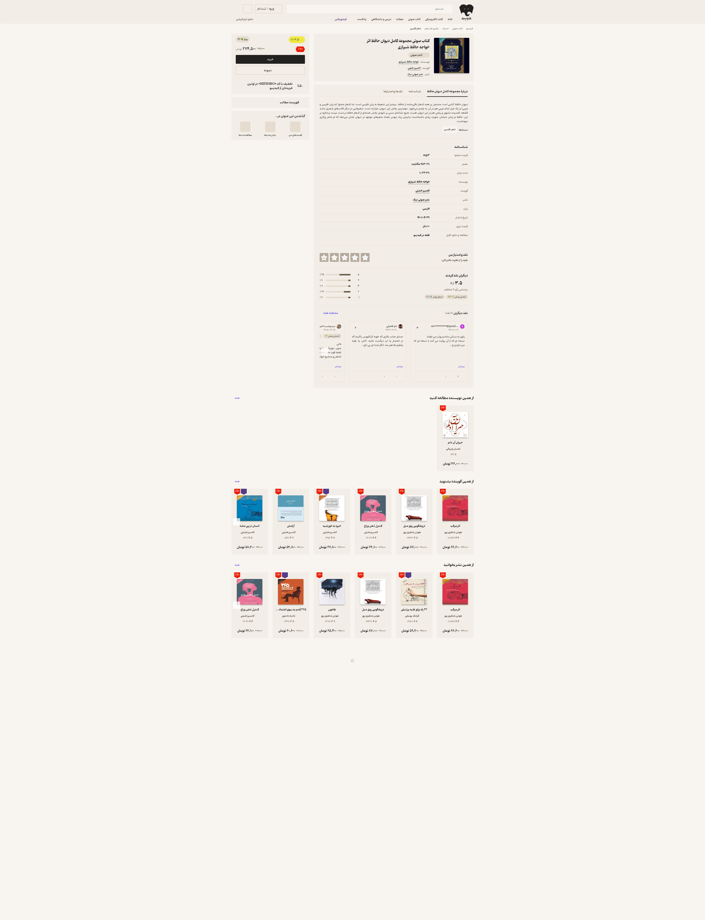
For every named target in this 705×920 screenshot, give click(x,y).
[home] (466, 12)
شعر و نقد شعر (432, 28)
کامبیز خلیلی (414, 68)
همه (237, 398)
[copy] (239, 86)
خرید (270, 59)
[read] (245, 127)
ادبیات (445, 28)
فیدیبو (469, 28)
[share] (348, 75)
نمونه (268, 70)
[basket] (247, 8)
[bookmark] (330, 75)
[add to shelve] (295, 127)
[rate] (365, 257)
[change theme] (235, 8)
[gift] (339, 75)
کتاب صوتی (457, 28)
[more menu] (322, 75)
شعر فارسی (415, 29)
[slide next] (324, 351)
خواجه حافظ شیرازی (409, 62)
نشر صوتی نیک (415, 74)
